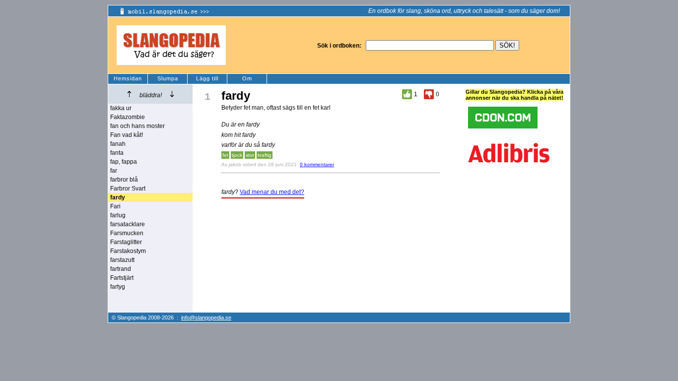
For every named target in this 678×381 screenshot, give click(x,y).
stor (250, 155)
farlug (118, 215)
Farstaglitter (126, 242)
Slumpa (167, 78)
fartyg (117, 286)
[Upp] (129, 94)
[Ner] (172, 94)
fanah (118, 143)
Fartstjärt (122, 277)
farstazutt (122, 259)
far (113, 170)
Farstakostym (128, 251)
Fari (115, 206)
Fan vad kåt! (126, 134)
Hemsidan (128, 78)
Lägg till (207, 78)
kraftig (264, 155)
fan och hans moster (137, 126)
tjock (237, 155)
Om (247, 78)
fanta (117, 152)
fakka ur (121, 108)
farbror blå (124, 179)
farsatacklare (127, 224)
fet (225, 155)
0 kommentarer (317, 164)
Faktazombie (127, 117)
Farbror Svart (127, 188)
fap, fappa (123, 161)
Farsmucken (126, 233)
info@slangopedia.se (206, 317)
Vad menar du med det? (272, 192)
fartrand (120, 268)
